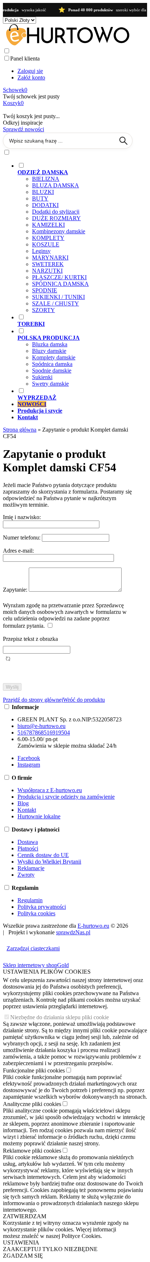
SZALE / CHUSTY (55, 303)
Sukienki (42, 377)
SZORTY (43, 310)
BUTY (40, 198)
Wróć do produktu (84, 700)
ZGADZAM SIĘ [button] (23, 1256)
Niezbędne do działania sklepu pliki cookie (59, 1017)
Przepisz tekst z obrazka (30, 639)
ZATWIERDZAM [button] (24, 1216)
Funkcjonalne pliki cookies (34, 1070)
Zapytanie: (16, 590)
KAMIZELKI (48, 225)
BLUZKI (43, 192)
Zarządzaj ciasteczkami (33, 948)
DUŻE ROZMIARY (56, 218)
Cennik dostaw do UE (43, 855)
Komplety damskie (53, 357)
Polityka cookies (36, 913)
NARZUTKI (47, 271)
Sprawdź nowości (23, 129)
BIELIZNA (45, 179)
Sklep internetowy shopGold (36, 965)
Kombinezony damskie (58, 231)
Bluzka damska (49, 344)
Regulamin (30, 900)
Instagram (28, 765)
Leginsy (41, 251)
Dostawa (27, 842)
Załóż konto (31, 77)
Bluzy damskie (49, 351)
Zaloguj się (30, 71)
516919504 (57, 732)
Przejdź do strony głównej (33, 700)
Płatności (27, 848)
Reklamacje (30, 868)
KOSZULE (45, 244)
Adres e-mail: (18, 551)
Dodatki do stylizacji (55, 212)
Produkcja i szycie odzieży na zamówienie (66, 797)
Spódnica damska (52, 364)
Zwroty (26, 875)
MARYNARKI (50, 257)
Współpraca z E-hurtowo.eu (49, 790)
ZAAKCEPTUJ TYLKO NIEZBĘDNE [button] (50, 1249)
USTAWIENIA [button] (21, 1242)
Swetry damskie (50, 384)
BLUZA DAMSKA (55, 185)
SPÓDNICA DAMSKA (60, 284)
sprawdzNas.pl (73, 932)
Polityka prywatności (41, 907)
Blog (23, 803)
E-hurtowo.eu (93, 926)
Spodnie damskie (51, 370)
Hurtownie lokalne (38, 816)
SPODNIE (44, 290)
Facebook (28, 758)
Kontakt (26, 810)
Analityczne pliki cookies (32, 1104)
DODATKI (45, 205)
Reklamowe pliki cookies (32, 1151)
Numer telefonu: (22, 537)
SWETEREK (48, 264)
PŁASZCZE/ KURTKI (59, 277)
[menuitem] (75, 237)
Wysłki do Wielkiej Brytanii (49, 861)
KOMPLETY (48, 238)
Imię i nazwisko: (22, 517)
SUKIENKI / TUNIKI (58, 297)
